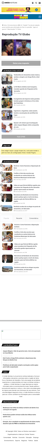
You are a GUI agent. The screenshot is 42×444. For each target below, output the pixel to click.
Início (5, 25)
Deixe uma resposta (21, 63)
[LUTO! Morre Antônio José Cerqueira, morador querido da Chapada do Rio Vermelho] (7, 91)
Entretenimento (9, 440)
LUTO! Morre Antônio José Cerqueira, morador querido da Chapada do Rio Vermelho (25, 89)
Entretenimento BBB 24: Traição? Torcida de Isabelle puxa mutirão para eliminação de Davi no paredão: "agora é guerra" (21, 27)
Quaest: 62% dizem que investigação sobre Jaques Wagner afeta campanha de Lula (26, 125)
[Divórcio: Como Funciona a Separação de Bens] (7, 168)
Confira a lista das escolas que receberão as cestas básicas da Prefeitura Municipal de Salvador (24, 175)
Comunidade (7, 437)
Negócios (24, 440)
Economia (22, 437)
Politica (30, 440)
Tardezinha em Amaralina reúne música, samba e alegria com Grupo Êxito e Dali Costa (27, 77)
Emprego (36, 437)
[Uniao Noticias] (9, 2)
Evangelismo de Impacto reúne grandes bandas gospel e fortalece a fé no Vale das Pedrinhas (27, 101)
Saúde (36, 440)
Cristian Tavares (29, 434)
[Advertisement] (21, 297)
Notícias (14, 437)
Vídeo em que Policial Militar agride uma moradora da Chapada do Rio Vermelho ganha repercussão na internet (27, 187)
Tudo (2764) (21, 136)
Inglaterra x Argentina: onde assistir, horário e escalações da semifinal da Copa (26, 113)
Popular (6, 218)
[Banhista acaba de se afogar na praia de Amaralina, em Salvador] (7, 208)
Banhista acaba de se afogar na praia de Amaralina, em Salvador (27, 207)
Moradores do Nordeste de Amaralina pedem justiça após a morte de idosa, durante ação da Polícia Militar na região (26, 198)
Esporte (17, 440)
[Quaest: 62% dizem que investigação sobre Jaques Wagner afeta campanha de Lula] (7, 127)
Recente (19, 218)
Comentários (33, 218)
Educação (29, 437)
